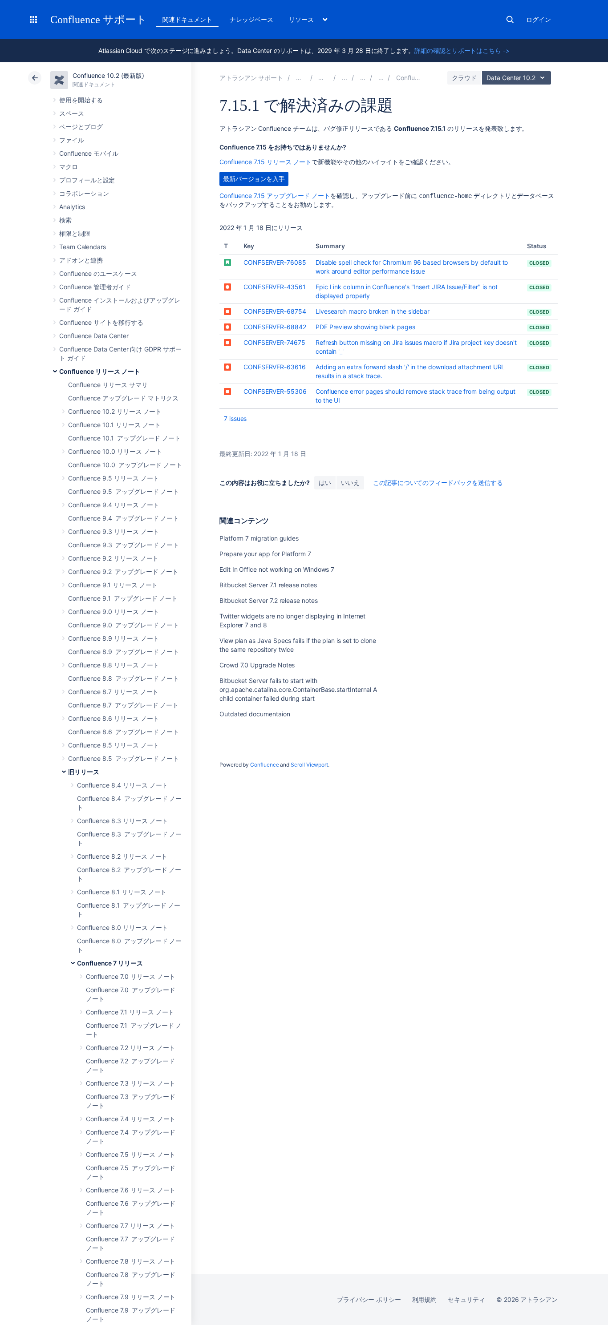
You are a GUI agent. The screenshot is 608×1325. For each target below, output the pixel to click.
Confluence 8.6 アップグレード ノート (123, 731)
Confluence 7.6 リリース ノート (130, 1190)
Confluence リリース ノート (99, 371)
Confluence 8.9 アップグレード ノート (123, 651)
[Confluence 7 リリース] (381, 77)
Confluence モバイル (88, 153)
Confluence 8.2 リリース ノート (122, 856)
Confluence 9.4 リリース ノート (113, 505)
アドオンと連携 (81, 260)
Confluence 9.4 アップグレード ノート (123, 518)
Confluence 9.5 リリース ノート (113, 478)
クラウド (464, 77)
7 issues (235, 418)
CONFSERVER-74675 (274, 342)
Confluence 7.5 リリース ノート (130, 1154)
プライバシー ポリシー (369, 1299)
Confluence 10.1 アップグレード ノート (124, 438)
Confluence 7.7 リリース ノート (130, 1225)
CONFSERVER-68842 (274, 327)
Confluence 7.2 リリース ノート (130, 1047)
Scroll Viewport (309, 764)
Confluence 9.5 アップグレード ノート (123, 491)
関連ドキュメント (187, 19)
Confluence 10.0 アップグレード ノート (125, 465)
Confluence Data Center (93, 335)
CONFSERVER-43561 (274, 287)
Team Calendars (82, 246)
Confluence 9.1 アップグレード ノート (123, 598)
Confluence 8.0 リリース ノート (122, 927)
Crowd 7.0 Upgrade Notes (257, 665)
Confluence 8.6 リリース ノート (113, 718)
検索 (510, 19)
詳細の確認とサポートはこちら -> (462, 50)
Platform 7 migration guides (259, 538)
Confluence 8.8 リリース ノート (113, 665)
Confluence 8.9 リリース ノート (113, 638)
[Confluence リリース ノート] (344, 77)
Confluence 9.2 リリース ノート (113, 558)
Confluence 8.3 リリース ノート (122, 820)
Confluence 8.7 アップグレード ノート (123, 705)
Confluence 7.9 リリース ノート (130, 1297)
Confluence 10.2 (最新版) (108, 75)
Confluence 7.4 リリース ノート (130, 1119)
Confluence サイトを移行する (101, 322)
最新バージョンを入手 (254, 178)
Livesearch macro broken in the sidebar (373, 311)
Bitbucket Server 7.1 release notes (268, 585)
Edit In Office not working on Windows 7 (276, 569)
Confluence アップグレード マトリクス (123, 398)
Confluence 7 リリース (110, 963)
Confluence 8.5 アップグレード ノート (123, 758)
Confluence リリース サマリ (108, 384)
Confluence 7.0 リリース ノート (130, 976)
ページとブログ (81, 126)
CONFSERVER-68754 (274, 311)
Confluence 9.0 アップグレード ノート (123, 625)
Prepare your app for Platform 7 (265, 553)
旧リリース (83, 772)
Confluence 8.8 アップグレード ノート (123, 678)
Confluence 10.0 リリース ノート (115, 451)
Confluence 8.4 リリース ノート (122, 785)
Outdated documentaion (254, 714)
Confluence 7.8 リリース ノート (130, 1261)
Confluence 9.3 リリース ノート (113, 531)
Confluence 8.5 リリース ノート (113, 745)
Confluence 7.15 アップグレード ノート (274, 195)
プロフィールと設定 (87, 180)
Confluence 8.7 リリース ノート (113, 691)
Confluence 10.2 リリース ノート (115, 411)
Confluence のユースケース (98, 273)
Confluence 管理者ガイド (95, 287)
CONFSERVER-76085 (274, 262)
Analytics (72, 206)
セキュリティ (466, 1299)
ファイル (71, 140)
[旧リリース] (362, 77)
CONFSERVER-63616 (274, 367)
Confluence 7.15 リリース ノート (265, 162)
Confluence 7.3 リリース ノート (130, 1083)
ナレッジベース (251, 19)
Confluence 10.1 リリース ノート (114, 424)
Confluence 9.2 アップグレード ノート (123, 571)
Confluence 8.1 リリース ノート (121, 892)
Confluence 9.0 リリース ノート (113, 611)
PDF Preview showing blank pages (365, 327)
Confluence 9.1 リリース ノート (113, 585)
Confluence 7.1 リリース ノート (130, 1012)
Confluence (264, 764)
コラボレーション (84, 193)
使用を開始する (81, 100)
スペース (71, 113)
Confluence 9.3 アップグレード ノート (123, 545)
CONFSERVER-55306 (275, 391)
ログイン (538, 19)
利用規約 (424, 1299)
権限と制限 (74, 233)
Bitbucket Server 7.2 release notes (268, 600)
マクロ (68, 166)
